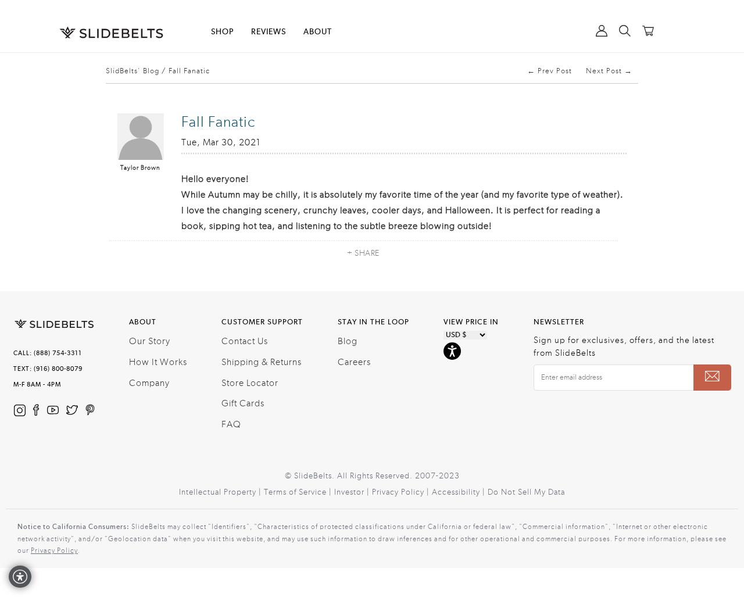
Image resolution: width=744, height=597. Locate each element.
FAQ (231, 424)
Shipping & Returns (261, 362)
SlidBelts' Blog (132, 71)
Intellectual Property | (221, 492)
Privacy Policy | (402, 492)
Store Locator (249, 383)
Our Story (149, 341)
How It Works (158, 362)
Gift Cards (242, 403)
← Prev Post (549, 71)
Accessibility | (460, 492)
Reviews (268, 32)
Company (149, 383)
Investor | (353, 492)
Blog (347, 341)
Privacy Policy (54, 550)
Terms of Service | (299, 492)
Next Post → (609, 71)
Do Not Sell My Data (526, 492)
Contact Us (244, 341)
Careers (354, 362)
